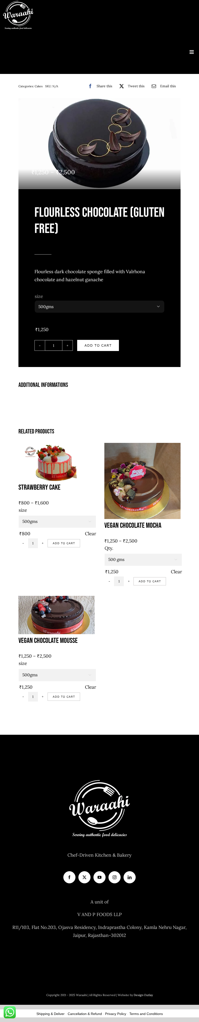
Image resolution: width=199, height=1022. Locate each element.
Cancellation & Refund (85, 1014)
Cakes (39, 86)
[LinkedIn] (130, 877)
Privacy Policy (115, 1014)
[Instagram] (114, 877)
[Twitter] (84, 877)
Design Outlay (143, 995)
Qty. (109, 548)
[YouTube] (99, 877)
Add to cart (98, 345)
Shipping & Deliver (50, 1014)
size (39, 296)
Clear (90, 533)
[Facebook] (69, 877)
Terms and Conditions (146, 1014)
